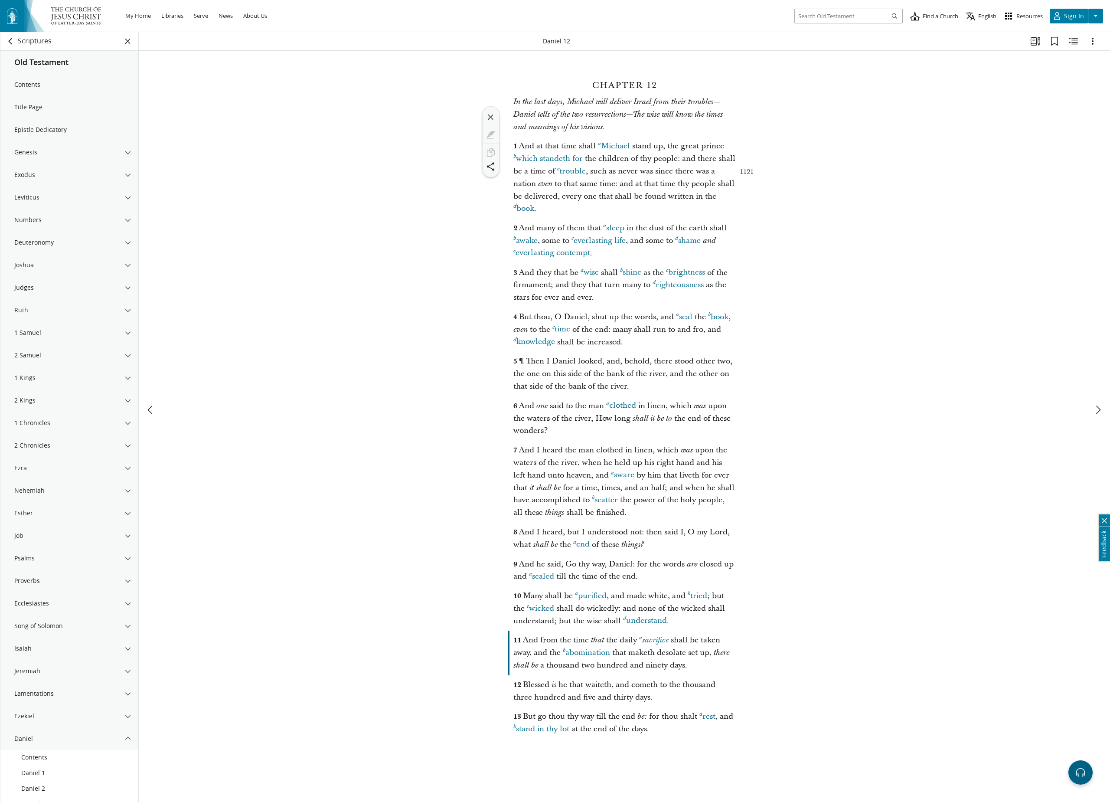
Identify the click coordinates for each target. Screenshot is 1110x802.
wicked (541, 608)
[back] (11, 41)
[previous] (151, 410)
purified (592, 595)
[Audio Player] (1080, 772)
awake (527, 240)
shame (689, 240)
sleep (615, 228)
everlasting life (600, 240)
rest (708, 716)
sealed (543, 576)
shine (632, 272)
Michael (615, 146)
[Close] (491, 117)
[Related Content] (1073, 41)
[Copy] (491, 153)
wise (591, 272)
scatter (606, 499)
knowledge (535, 342)
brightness (686, 272)
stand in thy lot (542, 728)
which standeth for (549, 158)
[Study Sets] (1035, 41)
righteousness (680, 284)
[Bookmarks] (1054, 41)
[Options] (1092, 41)
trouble (572, 171)
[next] (1098, 410)
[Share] (491, 166)
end (583, 544)
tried (698, 595)
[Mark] (491, 135)
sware (624, 475)
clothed (622, 405)
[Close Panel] (128, 41)
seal (685, 316)
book (525, 208)
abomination (587, 652)
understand (646, 620)
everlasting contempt (553, 253)
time (562, 329)
